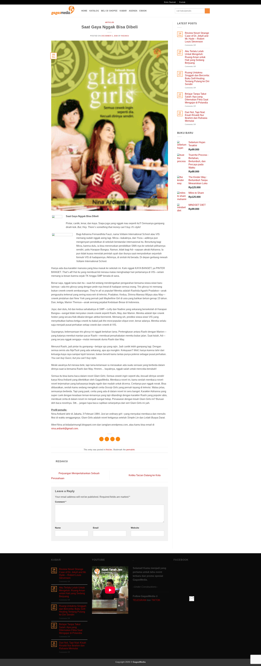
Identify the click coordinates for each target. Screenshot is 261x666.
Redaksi (125, 36)
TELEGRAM (140, 600)
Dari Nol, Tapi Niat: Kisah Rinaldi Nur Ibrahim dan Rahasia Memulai (196, 116)
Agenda (133, 11)
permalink (130, 449)
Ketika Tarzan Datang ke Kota (145, 475)
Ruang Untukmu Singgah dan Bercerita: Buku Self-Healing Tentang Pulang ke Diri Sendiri (197, 78)
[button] (190, 2)
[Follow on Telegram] (208, 2)
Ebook (143, 11)
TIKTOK (155, 600)
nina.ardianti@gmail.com (64, 428)
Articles (109, 22)
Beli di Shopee (109, 11)
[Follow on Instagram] (197, 2)
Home (84, 11)
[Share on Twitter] (106, 439)
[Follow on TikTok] (200, 2)
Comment (60, 502)
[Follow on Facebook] (194, 2)
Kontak (182, 2)
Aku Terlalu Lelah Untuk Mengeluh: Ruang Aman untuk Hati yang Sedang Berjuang (195, 57)
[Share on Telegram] (117, 439)
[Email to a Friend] (112, 439)
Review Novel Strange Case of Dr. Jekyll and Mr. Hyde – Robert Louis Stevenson (197, 37)
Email (95, 528)
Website (135, 528)
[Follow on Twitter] (202, 2)
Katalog (94, 11)
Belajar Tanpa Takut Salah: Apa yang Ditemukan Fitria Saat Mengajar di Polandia (196, 98)
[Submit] (207, 10)
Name (58, 528)
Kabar (123, 11)
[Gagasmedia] (64, 11)
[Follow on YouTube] (205, 2)
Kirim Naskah (170, 2)
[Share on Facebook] (101, 439)
